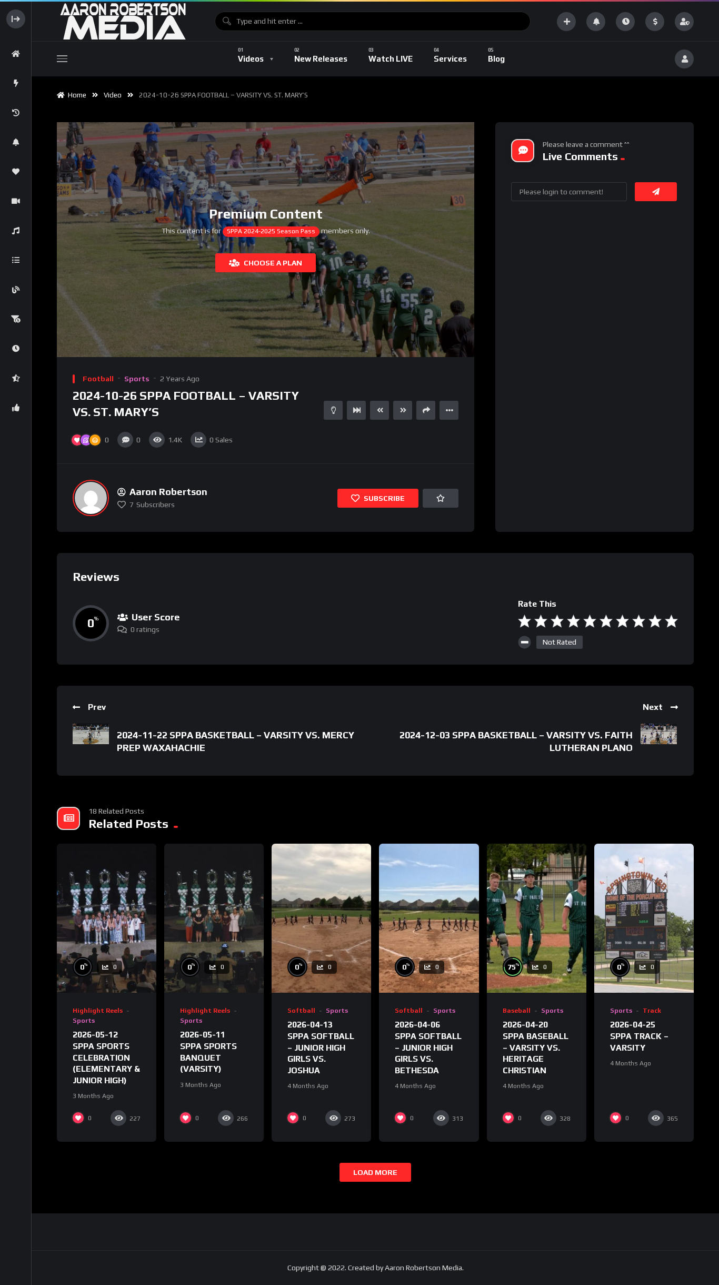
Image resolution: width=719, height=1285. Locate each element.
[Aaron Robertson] (91, 498)
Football (98, 378)
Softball (301, 1010)
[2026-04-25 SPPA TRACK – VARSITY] (644, 918)
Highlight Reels (98, 1010)
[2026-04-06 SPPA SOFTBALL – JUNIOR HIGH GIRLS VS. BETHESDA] (428, 918)
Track (652, 1010)
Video (113, 95)
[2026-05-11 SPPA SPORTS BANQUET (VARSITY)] (214, 918)
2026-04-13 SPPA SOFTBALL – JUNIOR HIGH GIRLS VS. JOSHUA (320, 1047)
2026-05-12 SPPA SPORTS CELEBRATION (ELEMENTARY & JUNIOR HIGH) (106, 1057)
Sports (136, 378)
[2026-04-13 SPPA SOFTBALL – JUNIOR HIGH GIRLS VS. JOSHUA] (321, 918)
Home (75, 95)
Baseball (517, 1010)
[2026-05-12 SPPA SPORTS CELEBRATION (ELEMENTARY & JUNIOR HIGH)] (106, 918)
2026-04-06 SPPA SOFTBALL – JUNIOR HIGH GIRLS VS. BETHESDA (428, 1047)
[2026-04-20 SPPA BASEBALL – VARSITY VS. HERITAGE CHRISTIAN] (536, 918)
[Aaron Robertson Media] (122, 21)
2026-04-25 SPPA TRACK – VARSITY (639, 1036)
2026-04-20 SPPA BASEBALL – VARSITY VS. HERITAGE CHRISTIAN (535, 1047)
